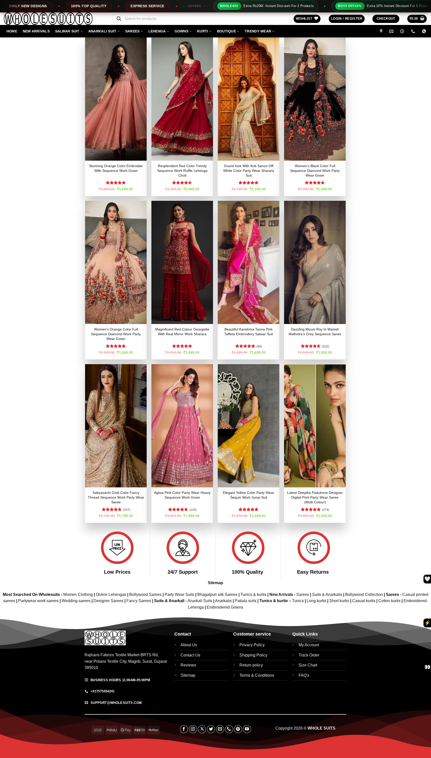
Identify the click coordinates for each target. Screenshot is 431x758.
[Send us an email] (220, 729)
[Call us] (229, 729)
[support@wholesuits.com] (392, 31)
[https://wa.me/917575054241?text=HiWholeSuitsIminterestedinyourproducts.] (424, 31)
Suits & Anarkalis (327, 594)
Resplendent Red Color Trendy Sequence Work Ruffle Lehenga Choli (182, 170)
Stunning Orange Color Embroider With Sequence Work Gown (116, 168)
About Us (189, 645)
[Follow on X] (202, 729)
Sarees (132, 31)
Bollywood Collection (364, 594)
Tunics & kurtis (253, 594)
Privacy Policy (252, 645)
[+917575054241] (413, 31)
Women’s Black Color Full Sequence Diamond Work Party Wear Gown (315, 170)
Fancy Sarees (138, 601)
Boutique (226, 31)
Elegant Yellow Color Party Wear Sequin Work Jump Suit (248, 495)
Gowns (181, 31)
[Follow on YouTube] (247, 729)
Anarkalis (224, 601)
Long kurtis (317, 601)
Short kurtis (339, 601)
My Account (309, 645)
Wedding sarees (76, 601)
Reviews (188, 665)
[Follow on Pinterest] (238, 729)
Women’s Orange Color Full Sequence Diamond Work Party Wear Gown (116, 333)
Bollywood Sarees (145, 594)
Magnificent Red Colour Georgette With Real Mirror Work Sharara (182, 331)
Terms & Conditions (256, 675)
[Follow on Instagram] (193, 729)
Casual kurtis (364, 601)
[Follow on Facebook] (184, 729)
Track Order (309, 655)
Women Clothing (78, 594)
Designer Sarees (108, 601)
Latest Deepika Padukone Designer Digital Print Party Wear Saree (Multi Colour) (315, 497)
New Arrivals (36, 31)
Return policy (251, 665)
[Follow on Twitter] (211, 729)
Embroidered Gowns (225, 607)
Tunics (298, 601)
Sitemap (215, 583)
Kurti (202, 31)
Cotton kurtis (390, 601)
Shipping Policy (253, 655)
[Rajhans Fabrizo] (382, 31)
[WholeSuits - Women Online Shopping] (54, 18)
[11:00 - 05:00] (402, 31)
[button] (347, 19)
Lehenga (157, 31)
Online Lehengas (111, 594)
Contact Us (190, 655)
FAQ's (304, 675)
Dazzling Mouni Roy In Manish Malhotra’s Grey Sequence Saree (315, 331)
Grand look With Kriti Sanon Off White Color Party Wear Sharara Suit (248, 170)
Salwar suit (67, 31)
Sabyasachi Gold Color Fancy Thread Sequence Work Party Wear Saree (116, 497)
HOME (11, 31)
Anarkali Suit (102, 31)
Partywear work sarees (38, 601)
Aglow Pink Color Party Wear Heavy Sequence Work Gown (182, 495)
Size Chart (308, 665)
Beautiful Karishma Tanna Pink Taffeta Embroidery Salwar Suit (248, 331)
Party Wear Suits (179, 594)
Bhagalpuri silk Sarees (217, 594)
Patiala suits (246, 601)
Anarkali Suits (200, 601)
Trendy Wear (258, 31)
